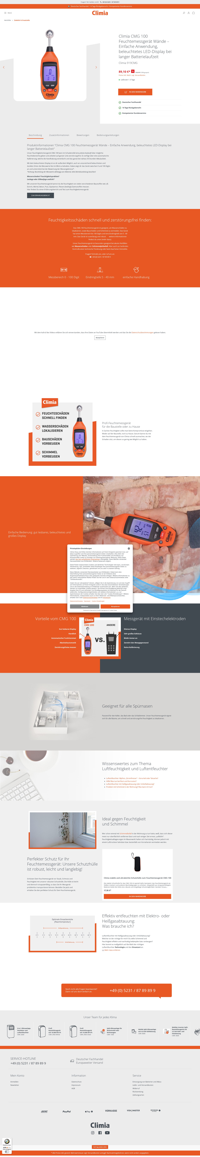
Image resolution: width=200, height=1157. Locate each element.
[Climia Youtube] (107, 1132)
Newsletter (14, 1085)
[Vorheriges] (3, 67)
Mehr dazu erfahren (112, 950)
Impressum (76, 1085)
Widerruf (136, 1088)
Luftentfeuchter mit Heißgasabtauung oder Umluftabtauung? (130, 784)
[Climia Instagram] (92, 1132)
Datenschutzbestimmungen (142, 332)
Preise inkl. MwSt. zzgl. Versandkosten (132, 75)
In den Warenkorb (137, 92)
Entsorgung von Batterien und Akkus (147, 1082)
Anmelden (14, 1082)
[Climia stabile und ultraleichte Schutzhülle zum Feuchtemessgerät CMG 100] (137, 861)
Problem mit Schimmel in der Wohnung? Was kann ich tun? (129, 787)
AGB (73, 1088)
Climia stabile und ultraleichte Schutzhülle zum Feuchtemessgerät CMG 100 (137, 878)
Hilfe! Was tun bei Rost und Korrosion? (121, 781)
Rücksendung (138, 1092)
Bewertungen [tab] (83, 135)
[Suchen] (183, 13)
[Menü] (10, 1139)
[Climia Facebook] (100, 1132)
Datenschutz (76, 1082)
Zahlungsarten (138, 1095)
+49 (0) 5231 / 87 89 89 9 (110, 2)
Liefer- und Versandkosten (143, 1085)
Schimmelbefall (126, 833)
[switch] (7, 1151)
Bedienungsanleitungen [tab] (108, 135)
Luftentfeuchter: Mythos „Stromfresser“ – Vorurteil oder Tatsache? (132, 778)
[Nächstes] (96, 67)
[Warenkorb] (193, 13)
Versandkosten (93, 1153)
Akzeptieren (100, 338)
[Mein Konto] (188, 13)
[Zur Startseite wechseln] (100, 13)
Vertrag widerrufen (100, 1147)
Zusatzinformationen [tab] (59, 135)
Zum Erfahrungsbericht (40, 195)
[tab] (35, 135)
